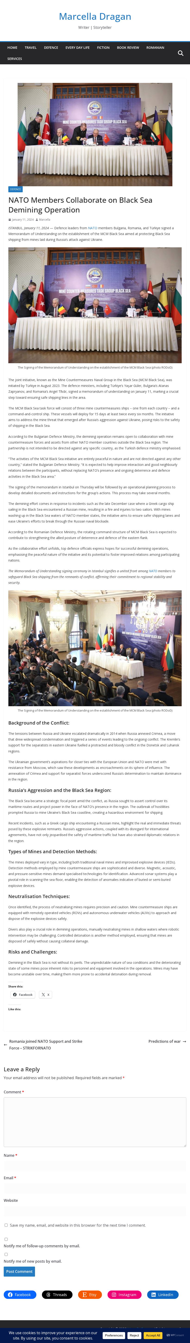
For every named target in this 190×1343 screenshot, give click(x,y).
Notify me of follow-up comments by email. (42, 1245)
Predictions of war (165, 1041)
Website (11, 1200)
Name (10, 1155)
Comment (14, 1092)
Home (12, 47)
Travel (31, 47)
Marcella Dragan (95, 16)
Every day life (78, 47)
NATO (92, 228)
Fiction (103, 47)
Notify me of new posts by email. (33, 1261)
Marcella (44, 220)
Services (14, 58)
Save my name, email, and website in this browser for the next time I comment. (78, 1225)
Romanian (155, 47)
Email (10, 1177)
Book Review (128, 47)
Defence (51, 47)
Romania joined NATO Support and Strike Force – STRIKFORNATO (45, 1045)
